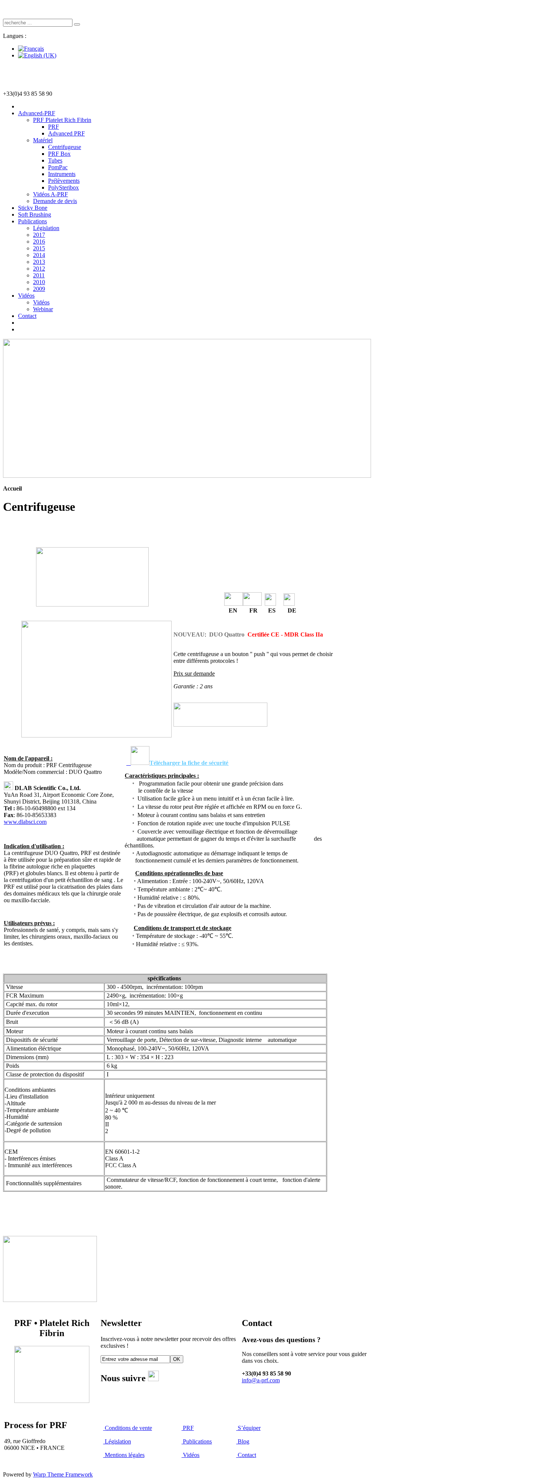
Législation (117, 1441)
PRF (187, 1428)
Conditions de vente (128, 1428)
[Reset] (77, 24)
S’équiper (248, 1428)
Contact (246, 1455)
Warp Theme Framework (63, 1474)
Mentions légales (124, 1455)
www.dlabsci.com (25, 822)
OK (176, 1359)
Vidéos (190, 1455)
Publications (196, 1441)
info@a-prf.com (261, 1380)
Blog (242, 1441)
